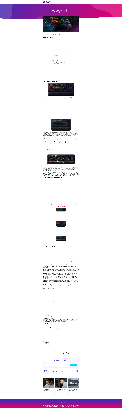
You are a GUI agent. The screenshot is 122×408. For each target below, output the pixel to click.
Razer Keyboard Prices (56, 60)
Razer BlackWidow (56, 61)
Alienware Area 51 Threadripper (59, 142)
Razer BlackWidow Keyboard (57, 55)
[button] (53, 34)
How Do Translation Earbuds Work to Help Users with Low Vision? (48, 390)
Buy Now (61, 242)
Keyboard (55, 54)
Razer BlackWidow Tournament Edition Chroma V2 (59, 62)
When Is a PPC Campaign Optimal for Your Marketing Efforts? (73, 390)
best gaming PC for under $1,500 (70, 167)
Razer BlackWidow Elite (56, 63)
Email (45, 363)
